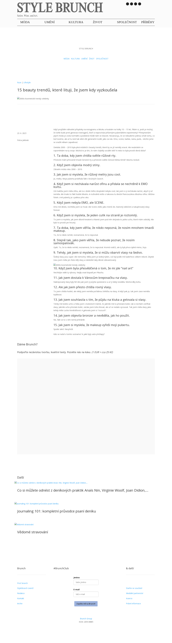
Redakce (21, 593)
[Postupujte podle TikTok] (131, 3)
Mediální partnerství (134, 593)
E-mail (77, 589)
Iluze (19, 82)
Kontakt (20, 598)
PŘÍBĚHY (148, 22)
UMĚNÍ (49, 22)
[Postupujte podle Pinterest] (97, 629)
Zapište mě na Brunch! (85, 603)
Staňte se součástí (134, 588)
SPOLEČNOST (127, 22)
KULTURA (76, 22)
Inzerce (129, 598)
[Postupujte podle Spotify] (139, 3)
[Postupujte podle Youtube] (135, 3)
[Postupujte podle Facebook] (86, 629)
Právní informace (133, 603)
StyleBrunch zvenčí (25, 588)
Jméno (77, 577)
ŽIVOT (97, 22)
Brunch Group (86, 618)
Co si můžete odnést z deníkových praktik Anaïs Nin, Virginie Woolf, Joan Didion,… (82, 490)
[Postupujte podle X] (91, 629)
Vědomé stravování (32, 532)
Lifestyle (27, 82)
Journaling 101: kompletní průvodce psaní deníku (56, 511)
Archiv (19, 603)
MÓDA (25, 22)
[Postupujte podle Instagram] (127, 3)
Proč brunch (22, 583)
